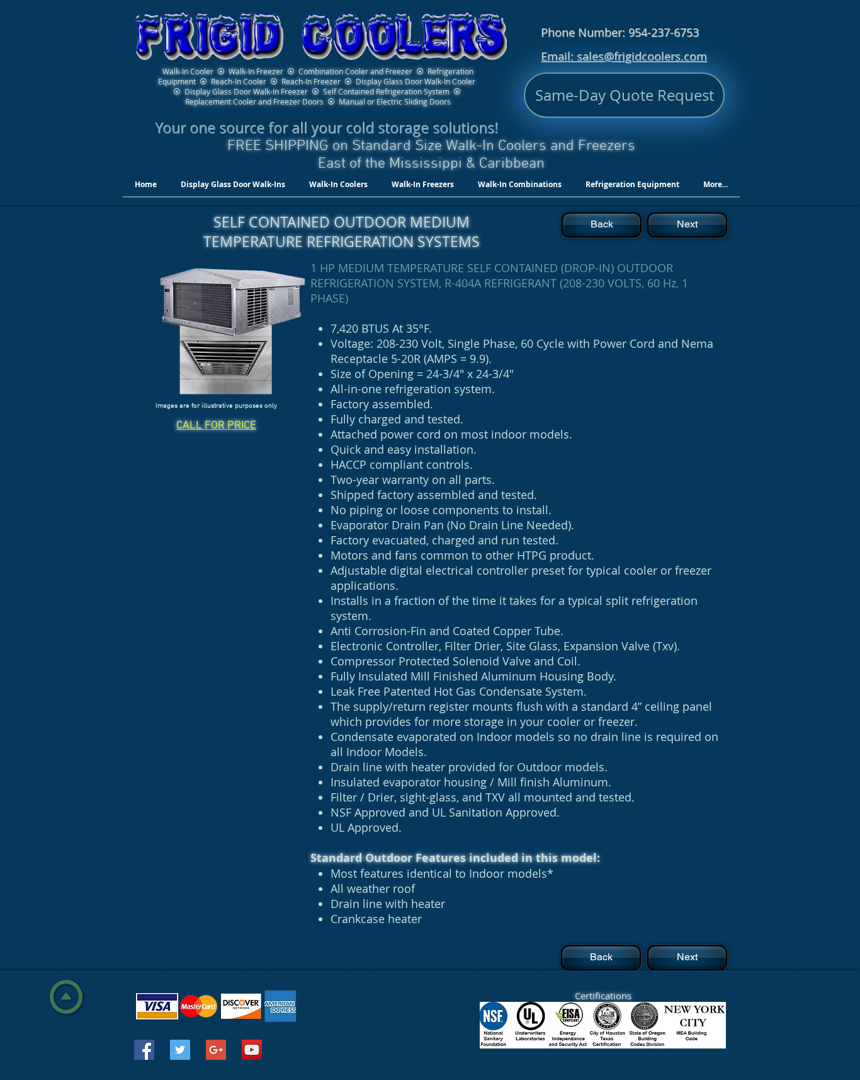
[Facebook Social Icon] (144, 1050)
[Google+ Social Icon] (216, 1050)
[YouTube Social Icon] (252, 1050)
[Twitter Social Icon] (180, 1050)
